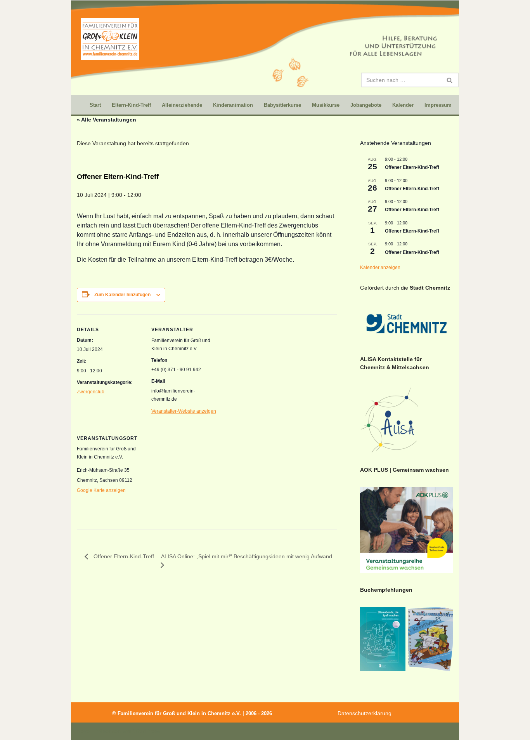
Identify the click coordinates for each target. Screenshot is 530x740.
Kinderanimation (233, 105)
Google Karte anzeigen (101, 490)
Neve (83, 731)
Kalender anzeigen (380, 267)
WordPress (146, 731)
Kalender (403, 105)
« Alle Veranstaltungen (106, 119)
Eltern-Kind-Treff (131, 105)
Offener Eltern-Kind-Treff (412, 167)
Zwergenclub (90, 391)
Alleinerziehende (182, 105)
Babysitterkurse (282, 105)
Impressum (438, 105)
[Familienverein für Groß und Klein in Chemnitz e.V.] (110, 38)
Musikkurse (325, 105)
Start (95, 105)
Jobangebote (365, 105)
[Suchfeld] (450, 80)
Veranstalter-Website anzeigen (183, 411)
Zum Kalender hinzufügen (122, 294)
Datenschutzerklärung (364, 713)
